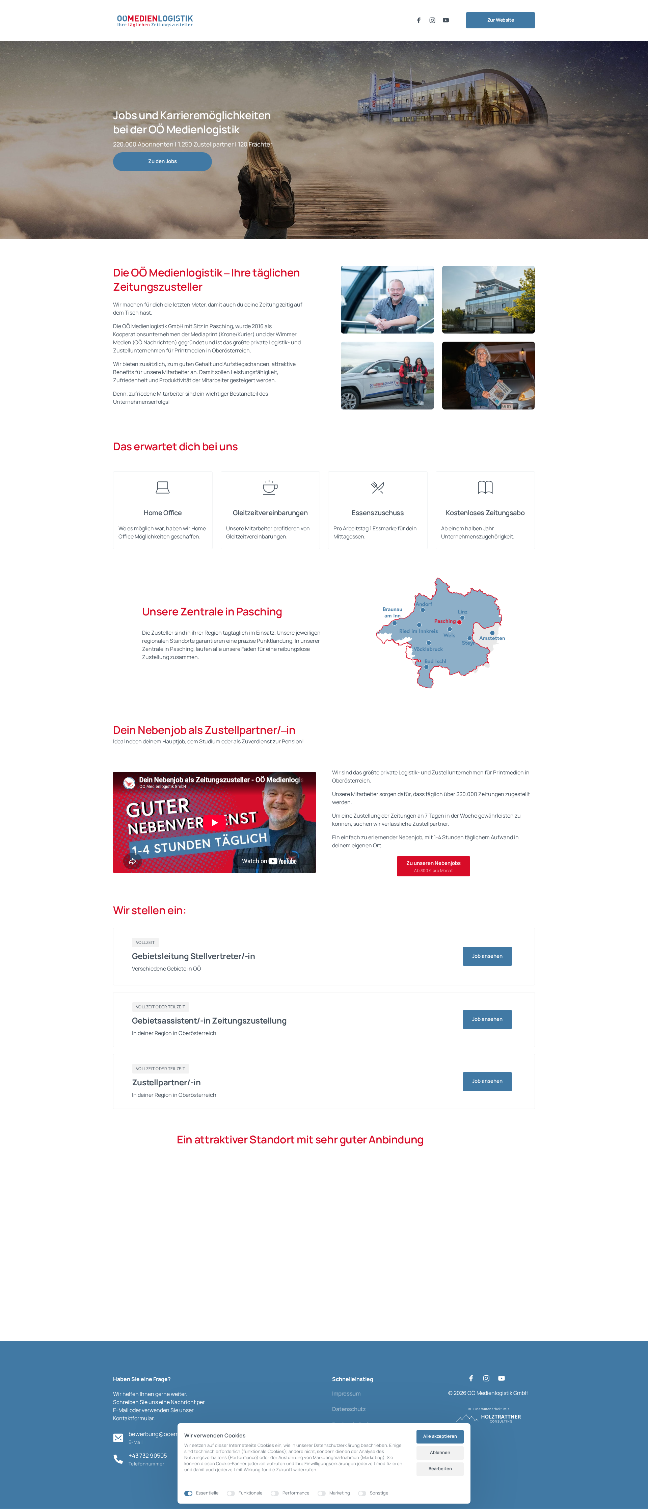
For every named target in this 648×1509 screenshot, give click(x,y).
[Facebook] (420, 20)
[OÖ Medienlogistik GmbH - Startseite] (155, 20)
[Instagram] (434, 20)
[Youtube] (447, 20)
